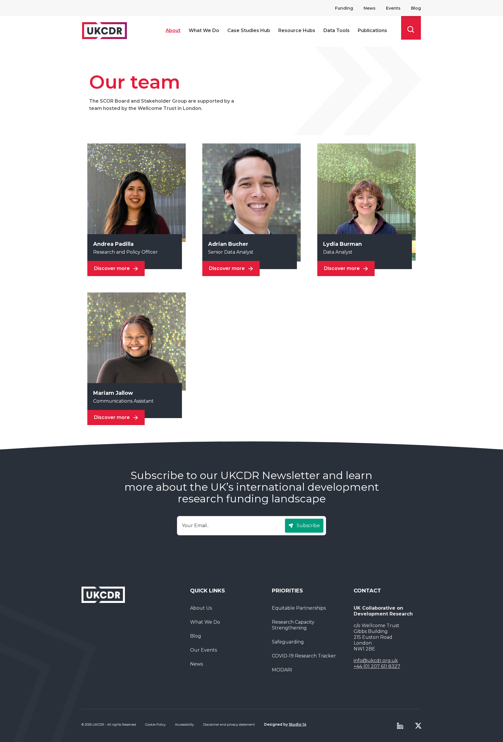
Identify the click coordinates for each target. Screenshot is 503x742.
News (370, 8)
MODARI (282, 670)
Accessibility (184, 724)
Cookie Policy (155, 724)
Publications (372, 30)
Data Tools (336, 30)
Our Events (203, 650)
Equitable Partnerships (299, 608)
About (173, 30)
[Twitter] (418, 726)
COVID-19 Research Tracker (304, 656)
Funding (344, 8)
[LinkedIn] (399, 725)
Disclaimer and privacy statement (229, 724)
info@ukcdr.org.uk (376, 660)
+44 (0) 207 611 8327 (377, 666)
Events (393, 8)
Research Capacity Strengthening (293, 625)
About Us (201, 608)
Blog (416, 8)
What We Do (204, 30)
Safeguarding (288, 642)
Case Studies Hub (248, 30)
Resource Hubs (296, 30)
